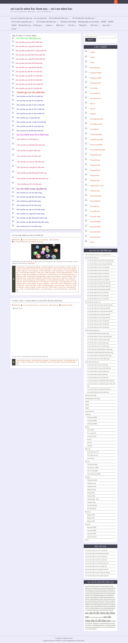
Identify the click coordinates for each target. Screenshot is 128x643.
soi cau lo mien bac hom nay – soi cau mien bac (42, 8)
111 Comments (55, 239)
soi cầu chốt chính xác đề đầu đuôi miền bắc (99, 286)
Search (90, 40)
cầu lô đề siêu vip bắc (109, 588)
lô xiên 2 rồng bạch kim (64, 283)
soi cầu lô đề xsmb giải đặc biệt (96, 617)
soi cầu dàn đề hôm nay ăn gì (95, 608)
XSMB (103, 22)
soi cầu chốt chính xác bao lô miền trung (98, 333)
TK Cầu (71, 25)
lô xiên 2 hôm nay (67, 276)
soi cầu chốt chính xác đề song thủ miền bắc (98, 289)
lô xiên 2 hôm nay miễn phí (34, 278)
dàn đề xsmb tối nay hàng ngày (99, 593)
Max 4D (92, 109)
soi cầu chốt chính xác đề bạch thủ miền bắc (98, 283)
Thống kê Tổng (95, 191)
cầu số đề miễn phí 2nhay (100, 589)
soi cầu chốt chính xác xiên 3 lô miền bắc (98, 324)
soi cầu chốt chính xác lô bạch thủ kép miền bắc (100, 305)
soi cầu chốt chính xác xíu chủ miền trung (98, 358)
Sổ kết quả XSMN (95, 78)
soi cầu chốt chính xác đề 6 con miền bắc (98, 273)
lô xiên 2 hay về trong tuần (53, 276)
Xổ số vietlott (90, 430)
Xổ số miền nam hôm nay (46, 22)
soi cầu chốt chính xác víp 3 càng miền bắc (98, 317)
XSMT (14, 25)
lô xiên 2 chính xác (33, 270)
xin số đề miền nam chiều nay (98, 625)
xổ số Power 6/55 (95, 98)
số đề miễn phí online (105, 623)
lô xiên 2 (74, 267)
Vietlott (48, 25)
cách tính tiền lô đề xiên (56, 360)
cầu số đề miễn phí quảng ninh (93, 591)
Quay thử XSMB (95, 221)
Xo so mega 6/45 (95, 93)
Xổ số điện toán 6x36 (96, 119)
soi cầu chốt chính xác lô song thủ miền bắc (98, 314)
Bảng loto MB (91, 515)
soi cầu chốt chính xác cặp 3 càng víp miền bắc (99, 264)
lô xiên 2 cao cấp (56, 269)
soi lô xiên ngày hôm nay (60, 289)
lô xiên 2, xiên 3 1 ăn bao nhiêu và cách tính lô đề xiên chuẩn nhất (37, 301)
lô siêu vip (108, 600)
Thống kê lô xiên (95, 165)
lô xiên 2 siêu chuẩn (30, 285)
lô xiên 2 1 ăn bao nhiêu (23, 269)
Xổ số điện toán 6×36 (93, 452)
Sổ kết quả (37, 25)
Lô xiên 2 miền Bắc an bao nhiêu (55, 280)
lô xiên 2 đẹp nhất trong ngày (27, 272)
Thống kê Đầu (94, 175)
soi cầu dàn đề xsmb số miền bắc (106, 610)
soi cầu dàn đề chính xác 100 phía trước (100, 604)
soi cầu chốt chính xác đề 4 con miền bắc (98, 270)
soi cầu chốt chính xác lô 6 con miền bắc (98, 295)
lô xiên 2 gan (39, 272)
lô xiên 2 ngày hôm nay (65, 281)
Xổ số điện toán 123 (96, 124)
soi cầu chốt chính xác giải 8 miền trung (97, 343)
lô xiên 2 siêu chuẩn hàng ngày (45, 285)
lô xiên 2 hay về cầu (53, 274)
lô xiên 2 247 (34, 269)
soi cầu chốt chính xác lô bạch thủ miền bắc (98, 308)
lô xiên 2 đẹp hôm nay (57, 270)
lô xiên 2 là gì (55, 278)
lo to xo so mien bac (59, 267)
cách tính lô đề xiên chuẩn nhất (40, 360)
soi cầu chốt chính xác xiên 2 (32, 289)
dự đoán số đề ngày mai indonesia (95, 600)
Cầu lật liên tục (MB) (96, 139)
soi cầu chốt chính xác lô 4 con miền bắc (98, 292)
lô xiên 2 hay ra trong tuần (29, 274)
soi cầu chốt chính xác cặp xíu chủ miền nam (99, 368)
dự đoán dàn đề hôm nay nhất (100, 595)
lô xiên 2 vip (61, 287)
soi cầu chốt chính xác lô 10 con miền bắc (98, 267)
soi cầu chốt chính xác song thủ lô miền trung (99, 355)
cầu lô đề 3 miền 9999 (90, 586)
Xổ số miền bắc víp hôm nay (83, 18)
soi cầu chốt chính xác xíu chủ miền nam (98, 392)
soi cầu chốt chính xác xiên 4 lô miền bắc (98, 327)
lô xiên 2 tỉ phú (53, 287)
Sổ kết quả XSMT (95, 83)
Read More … (33, 263)
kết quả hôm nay (25, 25)
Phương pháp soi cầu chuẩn (88, 22)
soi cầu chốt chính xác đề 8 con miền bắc (98, 276)
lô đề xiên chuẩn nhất (69, 360)
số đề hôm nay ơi (96, 623)
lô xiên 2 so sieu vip (42, 287)
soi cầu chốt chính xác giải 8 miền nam (97, 374)
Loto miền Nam (95, 211)
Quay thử (105, 25)
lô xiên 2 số (68, 285)
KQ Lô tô (94, 25)
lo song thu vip (21, 267)
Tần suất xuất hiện (95, 196)
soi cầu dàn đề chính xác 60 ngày (96, 602)
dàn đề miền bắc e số (104, 591)
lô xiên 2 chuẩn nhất (44, 270)
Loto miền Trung (95, 216)
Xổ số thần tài (94, 129)
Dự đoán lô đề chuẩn (68, 22)
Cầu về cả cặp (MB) (96, 144)
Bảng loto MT (91, 518)
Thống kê (82, 25)
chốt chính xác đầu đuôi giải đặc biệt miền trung (100, 352)
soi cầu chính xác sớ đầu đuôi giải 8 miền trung (99, 349)
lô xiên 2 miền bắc (41, 280)
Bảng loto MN (91, 521)
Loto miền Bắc (94, 206)
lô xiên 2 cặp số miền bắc (69, 269)
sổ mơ (14, 29)
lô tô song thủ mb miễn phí (33, 267)
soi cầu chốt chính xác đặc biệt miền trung (98, 339)
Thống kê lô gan (95, 160)
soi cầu (21, 289)
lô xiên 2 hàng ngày (50, 272)
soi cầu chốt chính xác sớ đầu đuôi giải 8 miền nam (100, 380)
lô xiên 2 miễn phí (44, 281)
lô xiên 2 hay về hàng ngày (67, 274)
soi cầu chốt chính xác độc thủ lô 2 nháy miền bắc (100, 261)
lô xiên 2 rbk (53, 283)
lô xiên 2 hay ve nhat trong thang (36, 276)
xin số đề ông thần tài (92, 628)
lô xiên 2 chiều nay (22, 270)
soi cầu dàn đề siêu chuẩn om (92, 610)
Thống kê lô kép (95, 170)
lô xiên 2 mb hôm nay (28, 280)
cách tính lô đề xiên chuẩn (23, 360)
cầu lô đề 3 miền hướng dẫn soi (102, 586)
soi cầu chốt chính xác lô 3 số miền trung (98, 346)
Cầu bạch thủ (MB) (96, 134)
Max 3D (92, 103)
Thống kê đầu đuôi (95, 155)
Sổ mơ (92, 242)
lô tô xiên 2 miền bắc (47, 267)
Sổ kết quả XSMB (95, 73)
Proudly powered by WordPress (52, 640)
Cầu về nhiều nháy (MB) (97, 150)
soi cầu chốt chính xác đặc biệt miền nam (98, 371)
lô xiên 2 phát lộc (31, 283)
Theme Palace (80, 640)
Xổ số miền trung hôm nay (22, 22)
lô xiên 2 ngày (54, 281)
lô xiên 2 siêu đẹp (59, 285)
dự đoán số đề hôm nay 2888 (95, 597)
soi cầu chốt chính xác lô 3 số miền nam (97, 377)
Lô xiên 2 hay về (41, 274)
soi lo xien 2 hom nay (47, 289)
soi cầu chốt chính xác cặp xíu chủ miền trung (99, 336)
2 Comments (54, 305)
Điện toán (60, 25)
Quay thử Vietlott (95, 237)
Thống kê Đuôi (94, 180)
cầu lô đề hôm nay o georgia (97, 588)
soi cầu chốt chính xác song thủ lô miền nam (99, 389)
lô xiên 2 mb (64, 278)
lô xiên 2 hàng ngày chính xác (64, 272)
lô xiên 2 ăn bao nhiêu (45, 269)
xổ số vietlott (94, 88)
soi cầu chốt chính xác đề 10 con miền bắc (98, 280)
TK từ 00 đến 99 (95, 201)
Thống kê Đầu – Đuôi (96, 185)
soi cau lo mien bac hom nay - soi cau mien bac (35, 239)
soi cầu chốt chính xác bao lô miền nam (97, 365)
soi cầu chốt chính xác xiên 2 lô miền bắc (27, 235)
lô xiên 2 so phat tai (30, 287)
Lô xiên (68, 267)
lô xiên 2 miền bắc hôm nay (30, 281)
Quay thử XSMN (95, 227)
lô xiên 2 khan (47, 278)
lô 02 (104, 600)
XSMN (110, 22)
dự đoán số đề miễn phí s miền (96, 599)
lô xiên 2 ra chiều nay (43, 283)
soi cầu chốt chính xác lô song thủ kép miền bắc (100, 311)
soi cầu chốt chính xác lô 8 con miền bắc (98, 299)
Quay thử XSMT (95, 232)
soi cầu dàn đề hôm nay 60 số (100, 606)
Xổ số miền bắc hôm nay (58, 18)
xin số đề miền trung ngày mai (99, 627)
